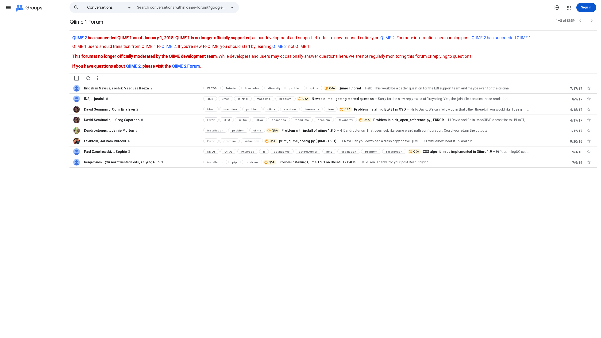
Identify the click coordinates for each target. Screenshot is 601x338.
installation (215, 130)
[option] (109, 7)
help (329, 151)
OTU (226, 120)
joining (243, 98)
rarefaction (394, 151)
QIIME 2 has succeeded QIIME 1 (501, 37)
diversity (274, 88)
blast (211, 109)
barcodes (252, 88)
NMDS (211, 151)
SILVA (259, 120)
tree (331, 109)
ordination (348, 151)
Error (225, 98)
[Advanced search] (232, 7)
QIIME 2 (79, 37)
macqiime (263, 98)
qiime (314, 88)
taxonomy (312, 109)
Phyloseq (247, 151)
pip (234, 162)
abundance (281, 151)
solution (290, 109)
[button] (8, 7)
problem (295, 88)
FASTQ (212, 88)
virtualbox (252, 141)
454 (210, 98)
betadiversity (308, 151)
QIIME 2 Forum (186, 66)
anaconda (279, 120)
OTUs (243, 120)
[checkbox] (76, 78)
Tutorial (231, 88)
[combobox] (182, 7)
